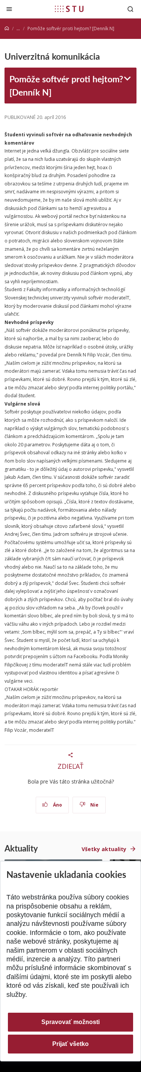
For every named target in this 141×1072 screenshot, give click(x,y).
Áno (57, 805)
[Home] (7, 28)
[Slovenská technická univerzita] (69, 9)
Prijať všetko (70, 1044)
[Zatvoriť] (9, 9)
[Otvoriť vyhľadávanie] (130, 9)
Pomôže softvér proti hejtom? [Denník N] (66, 85)
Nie (94, 805)
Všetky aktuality (104, 849)
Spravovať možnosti (70, 1022)
